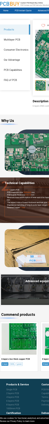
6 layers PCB (12, 401)
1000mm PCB (13, 408)
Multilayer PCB (12, 39)
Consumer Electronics (16, 49)
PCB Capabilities (13, 69)
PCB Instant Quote (23, 10)
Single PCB (11, 389)
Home (5, 10)
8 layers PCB (12, 404)
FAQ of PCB (10, 80)
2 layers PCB (12, 393)
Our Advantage (12, 59)
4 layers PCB (12, 397)
